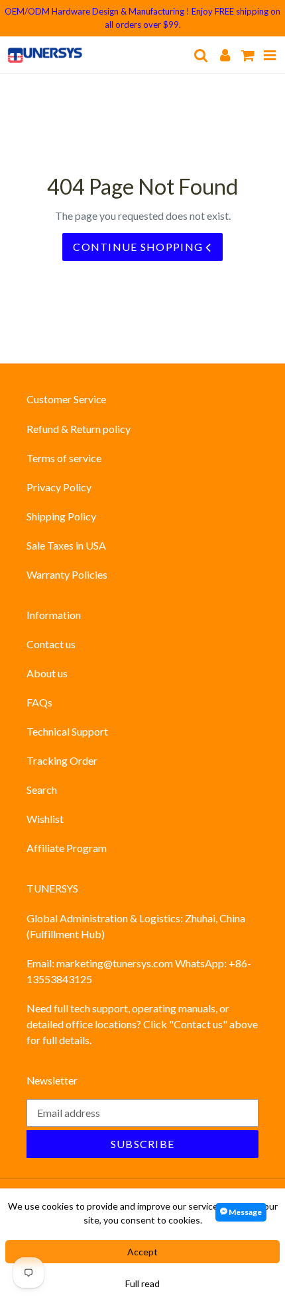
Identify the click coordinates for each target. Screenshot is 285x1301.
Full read (142, 1283)
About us (47, 673)
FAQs (39, 702)
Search (42, 789)
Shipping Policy (61, 516)
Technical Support (67, 731)
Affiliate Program (67, 848)
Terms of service (64, 458)
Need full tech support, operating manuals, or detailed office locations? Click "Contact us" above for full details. (142, 1024)
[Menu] (270, 55)
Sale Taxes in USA (66, 545)
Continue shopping (139, 246)
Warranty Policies (67, 574)
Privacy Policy (59, 487)
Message (244, 1212)
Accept (142, 1251)
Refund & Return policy (79, 428)
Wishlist (45, 818)
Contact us (51, 644)
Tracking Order (62, 760)
